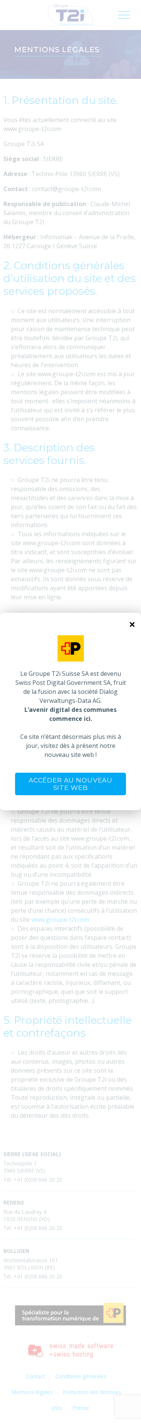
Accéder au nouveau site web (70, 783)
